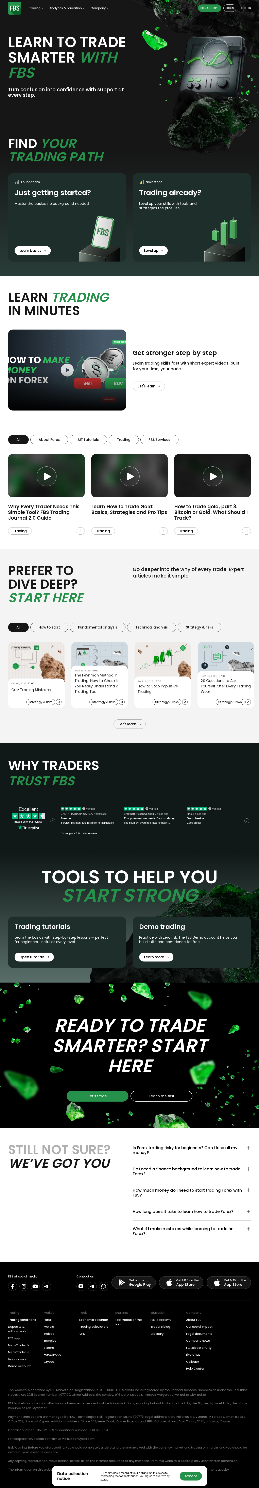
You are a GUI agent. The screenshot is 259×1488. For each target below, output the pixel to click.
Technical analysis (151, 627)
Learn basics (30, 250)
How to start (49, 627)
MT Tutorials (88, 439)
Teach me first (161, 1096)
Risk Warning (17, 1447)
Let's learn (146, 386)
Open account (209, 8)
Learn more (154, 957)
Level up (151, 250)
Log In (230, 8)
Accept (191, 1476)
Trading (124, 439)
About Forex (49, 439)
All (18, 439)
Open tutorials (32, 957)
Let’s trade (97, 1096)
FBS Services (159, 439)
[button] (192, 1150)
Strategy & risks (199, 627)
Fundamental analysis (97, 627)
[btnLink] (80, 531)
